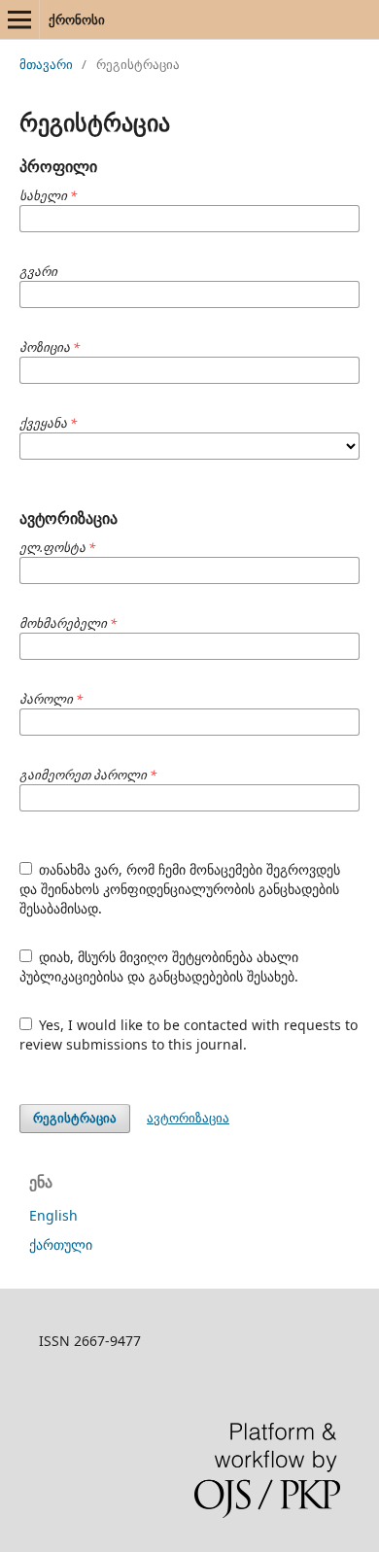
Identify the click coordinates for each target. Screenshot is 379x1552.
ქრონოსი (77, 19)
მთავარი (46, 64)
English (53, 1215)
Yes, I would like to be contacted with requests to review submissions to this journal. (189, 1034)
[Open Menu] (19, 19)
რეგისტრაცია (75, 1118)
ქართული (60, 1244)
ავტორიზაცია (188, 1117)
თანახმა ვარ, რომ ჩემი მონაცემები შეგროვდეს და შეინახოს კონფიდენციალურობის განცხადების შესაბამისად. (180, 888)
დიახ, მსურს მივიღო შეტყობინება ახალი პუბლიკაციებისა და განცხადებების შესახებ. (159, 966)
